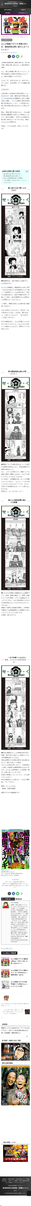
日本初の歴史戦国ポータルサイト (15, 1185)
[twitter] (9, 56)
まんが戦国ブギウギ (7, 948)
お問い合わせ (18, 885)
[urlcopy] (21, 56)
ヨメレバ (11, 871)
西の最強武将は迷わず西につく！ (13, 176)
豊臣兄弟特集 (7, 9)
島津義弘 (10, 98)
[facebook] (13, 56)
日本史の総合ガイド (20, 1179)
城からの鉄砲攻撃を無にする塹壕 (13, 178)
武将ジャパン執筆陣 (13, 1180)
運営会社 (11, 1182)
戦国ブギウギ (5, 870)
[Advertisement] (15, 152)
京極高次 (6, 283)
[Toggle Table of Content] (26, 171)
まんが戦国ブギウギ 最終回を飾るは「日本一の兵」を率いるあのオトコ (19, 961)
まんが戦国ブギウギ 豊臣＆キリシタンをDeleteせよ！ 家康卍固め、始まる (19, 973)
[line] (17, 56)
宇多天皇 (6, 290)
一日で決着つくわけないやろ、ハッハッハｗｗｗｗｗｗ (15, 181)
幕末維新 (7, 13)
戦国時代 (4, 1179)
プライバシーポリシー (19, 1182)
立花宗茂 (4, 89)
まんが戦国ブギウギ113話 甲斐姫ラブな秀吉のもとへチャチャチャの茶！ (19, 984)
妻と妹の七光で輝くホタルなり (12, 174)
